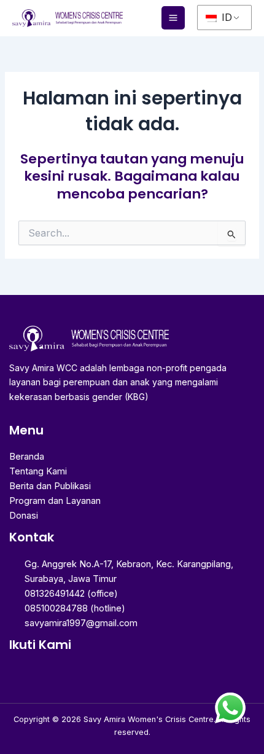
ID (225, 17)
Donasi (23, 515)
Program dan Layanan (55, 500)
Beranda (26, 456)
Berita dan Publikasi (50, 486)
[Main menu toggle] (173, 17)
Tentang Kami (38, 471)
